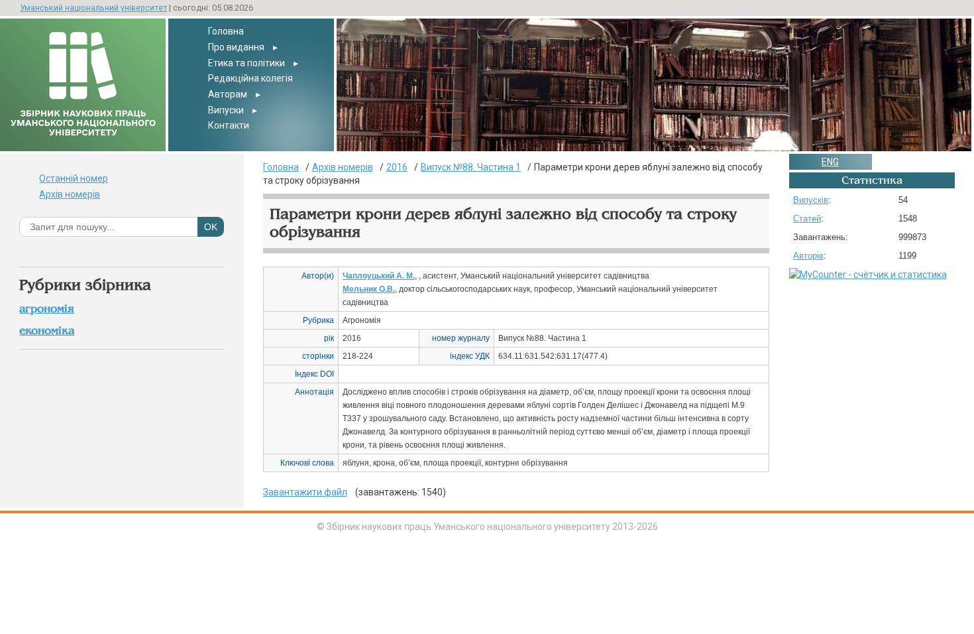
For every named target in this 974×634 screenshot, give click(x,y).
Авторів (808, 256)
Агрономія (46, 308)
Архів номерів (69, 194)
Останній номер (73, 178)
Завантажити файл (305, 492)
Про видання (236, 47)
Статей (807, 218)
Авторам (227, 94)
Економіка (46, 330)
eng (830, 162)
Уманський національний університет (93, 8)
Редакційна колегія (250, 78)
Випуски (226, 110)
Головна (226, 31)
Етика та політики (246, 63)
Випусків (810, 200)
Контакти (228, 125)
